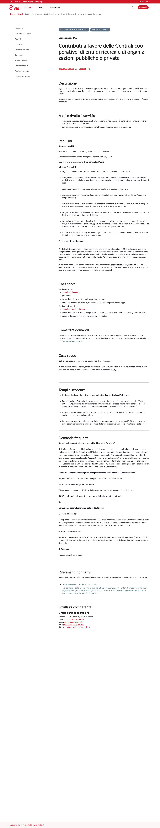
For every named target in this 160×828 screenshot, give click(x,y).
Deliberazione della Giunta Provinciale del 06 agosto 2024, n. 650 (90, 588)
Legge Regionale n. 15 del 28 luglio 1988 (79, 584)
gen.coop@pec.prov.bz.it (73, 341)
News (40, 7)
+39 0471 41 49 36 (75, 619)
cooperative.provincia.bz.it (78, 627)
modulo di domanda (70, 292)
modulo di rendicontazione (73, 309)
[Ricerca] (132, 7)
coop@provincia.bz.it (73, 622)
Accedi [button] (144, 7)
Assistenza (55, 7)
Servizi (27, 7)
